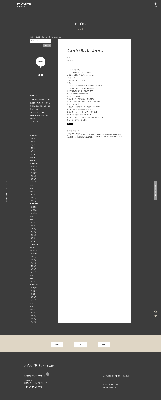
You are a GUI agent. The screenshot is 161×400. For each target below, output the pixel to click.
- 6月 (31, 145)
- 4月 (31, 151)
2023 (33, 244)
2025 (33, 163)
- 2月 (31, 157)
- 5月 (31, 148)
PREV (57, 344)
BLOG (38, 37)
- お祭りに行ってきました (38, 112)
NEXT (103, 344)
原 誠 (40, 75)
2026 (33, 135)
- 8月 (31, 138)
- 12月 (32, 166)
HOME (32, 37)
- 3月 (31, 154)
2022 (33, 284)
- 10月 (32, 172)
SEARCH (47, 45)
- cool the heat (34, 121)
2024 (33, 204)
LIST (80, 344)
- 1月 (31, 160)
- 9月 (31, 176)
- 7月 (31, 141)
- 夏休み (32, 118)
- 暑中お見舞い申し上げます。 (39, 115)
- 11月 (32, 169)
